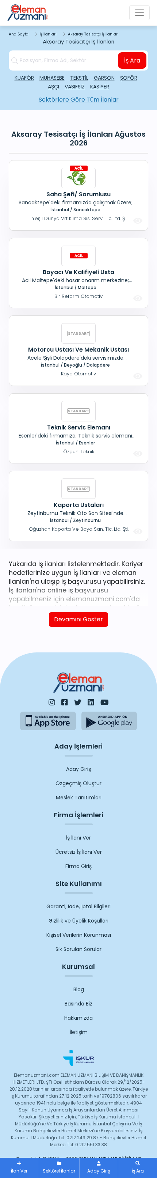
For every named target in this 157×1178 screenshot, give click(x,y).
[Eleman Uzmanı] (27, 13)
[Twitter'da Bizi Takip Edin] (77, 702)
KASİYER (99, 86)
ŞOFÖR (128, 78)
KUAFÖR (24, 78)
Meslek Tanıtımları (79, 797)
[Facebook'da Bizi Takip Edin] (64, 702)
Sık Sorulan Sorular (78, 949)
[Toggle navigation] (139, 12)
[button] (137, 1168)
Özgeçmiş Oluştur (78, 783)
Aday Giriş (78, 769)
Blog (78, 989)
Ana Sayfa (18, 34)
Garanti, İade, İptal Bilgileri (78, 906)
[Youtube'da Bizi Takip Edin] (104, 702)
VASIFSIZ (75, 86)
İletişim (79, 1032)
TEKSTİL (79, 78)
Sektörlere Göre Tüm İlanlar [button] (79, 99)
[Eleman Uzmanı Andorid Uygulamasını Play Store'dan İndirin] (109, 721)
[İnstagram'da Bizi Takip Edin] (52, 702)
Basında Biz (78, 1003)
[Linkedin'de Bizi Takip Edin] (91, 702)
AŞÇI (53, 86)
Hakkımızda (78, 1018)
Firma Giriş (78, 866)
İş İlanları (48, 34)
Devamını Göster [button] (78, 619)
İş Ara (132, 60)
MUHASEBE (52, 78)
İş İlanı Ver (78, 837)
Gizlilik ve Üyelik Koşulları (78, 920)
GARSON (104, 78)
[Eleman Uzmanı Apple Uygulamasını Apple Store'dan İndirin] (48, 721)
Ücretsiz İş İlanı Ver (78, 852)
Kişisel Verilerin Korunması (78, 935)
